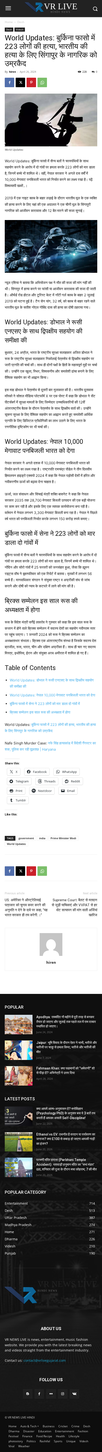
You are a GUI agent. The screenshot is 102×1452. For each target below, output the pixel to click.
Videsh (19, 29)
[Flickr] (51, 1394)
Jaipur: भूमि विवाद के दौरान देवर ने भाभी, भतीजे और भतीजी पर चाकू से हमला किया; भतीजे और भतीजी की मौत (66, 1047)
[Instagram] (62, 1394)
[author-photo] (51, 956)
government (26, 838)
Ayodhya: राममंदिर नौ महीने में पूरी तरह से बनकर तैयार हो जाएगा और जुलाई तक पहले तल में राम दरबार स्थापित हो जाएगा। (66, 1021)
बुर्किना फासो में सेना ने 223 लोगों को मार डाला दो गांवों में (45, 703)
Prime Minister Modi (63, 838)
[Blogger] (27, 1394)
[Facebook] (9, 82)
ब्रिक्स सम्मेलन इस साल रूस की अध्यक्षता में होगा (40, 712)
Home (9, 22)
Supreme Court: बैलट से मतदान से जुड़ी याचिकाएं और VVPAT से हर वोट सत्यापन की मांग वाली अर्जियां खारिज (74, 907)
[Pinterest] (31, 82)
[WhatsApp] (42, 82)
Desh (20, 22)
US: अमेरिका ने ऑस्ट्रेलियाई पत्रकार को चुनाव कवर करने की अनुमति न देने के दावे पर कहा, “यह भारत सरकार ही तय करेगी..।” (26, 907)
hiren (12, 71)
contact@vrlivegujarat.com (44, 1360)
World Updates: (16, 844)
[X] (20, 82)
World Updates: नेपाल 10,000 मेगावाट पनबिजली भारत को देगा (52, 695)
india (42, 838)
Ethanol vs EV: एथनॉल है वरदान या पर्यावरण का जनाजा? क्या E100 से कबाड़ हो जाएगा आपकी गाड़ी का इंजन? (65, 1138)
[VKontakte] (74, 1394)
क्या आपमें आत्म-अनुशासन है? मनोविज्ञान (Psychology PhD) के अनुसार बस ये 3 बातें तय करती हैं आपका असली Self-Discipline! (65, 1113)
